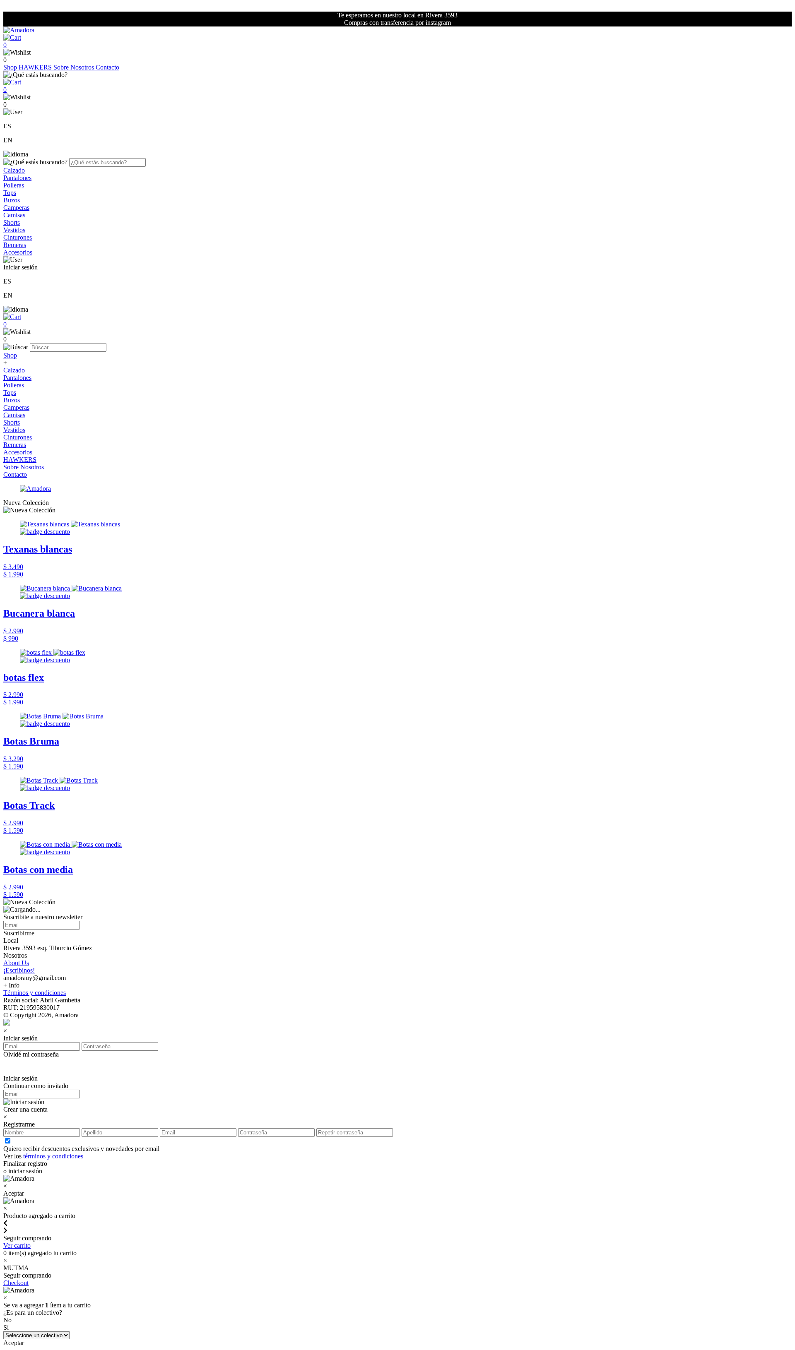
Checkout (16, 1282)
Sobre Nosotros (74, 67)
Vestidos (14, 229)
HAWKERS (36, 67)
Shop (11, 67)
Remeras (14, 244)
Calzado (14, 170)
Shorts (11, 222)
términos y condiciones (53, 1156)
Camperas (16, 207)
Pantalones (17, 177)
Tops (9, 192)
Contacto (107, 67)
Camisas (14, 215)
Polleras (13, 185)
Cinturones (17, 237)
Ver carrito (17, 1245)
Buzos (11, 200)
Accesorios (17, 252)
